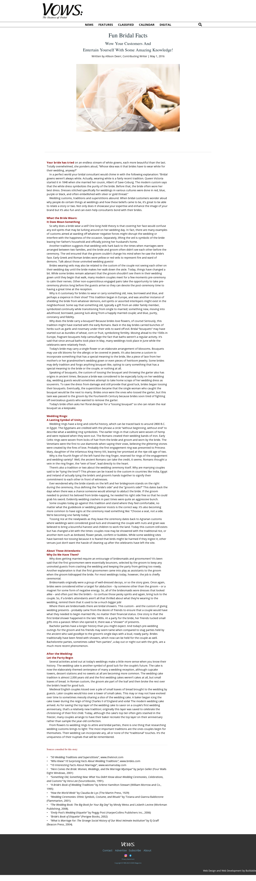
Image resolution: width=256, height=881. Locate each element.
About (147, 850)
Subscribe (135, 850)
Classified (126, 25)
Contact (107, 850)
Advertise (121, 850)
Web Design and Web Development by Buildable (229, 870)
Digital (165, 25)
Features (105, 25)
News (89, 25)
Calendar (147, 25)
